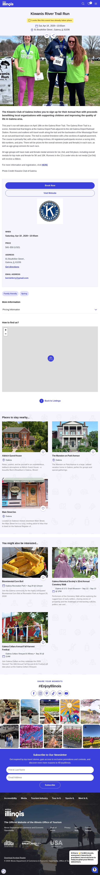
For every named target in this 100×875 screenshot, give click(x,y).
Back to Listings (53, 401)
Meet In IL (83, 798)
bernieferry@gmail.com (16, 278)
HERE (45, 165)
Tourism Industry (39, 798)
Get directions (12, 267)
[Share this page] (53, 35)
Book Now (50, 185)
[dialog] (3, 871)
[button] (51, 358)
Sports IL (69, 798)
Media (24, 798)
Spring (24, 293)
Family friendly (10, 293)
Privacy (67, 828)
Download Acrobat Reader (15, 858)
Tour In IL (56, 798)
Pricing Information (11, 309)
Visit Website (50, 193)
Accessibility (10, 798)
